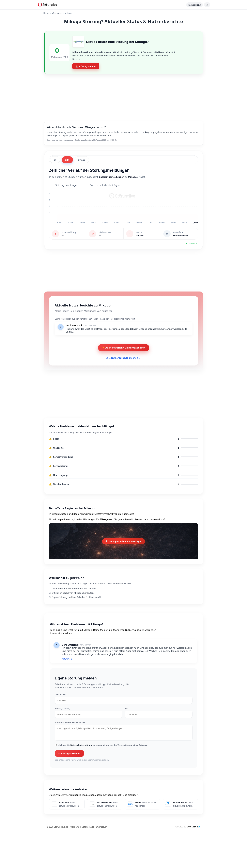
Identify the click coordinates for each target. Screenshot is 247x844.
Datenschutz (88, 826)
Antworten (67, 658)
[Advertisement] (124, 95)
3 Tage (81, 159)
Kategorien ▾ (194, 4)
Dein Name (60, 694)
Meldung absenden (69, 753)
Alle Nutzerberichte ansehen (123, 358)
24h (67, 159)
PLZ (126, 708)
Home (46, 13)
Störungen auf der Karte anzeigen (125, 541)
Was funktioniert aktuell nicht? (70, 722)
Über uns (74, 826)
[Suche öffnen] (207, 4)
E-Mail (62, 708)
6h (55, 159)
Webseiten (57, 13)
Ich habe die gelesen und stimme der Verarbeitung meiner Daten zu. (103, 745)
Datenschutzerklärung (81, 745)
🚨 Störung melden (85, 66)
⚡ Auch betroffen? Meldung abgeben (123, 347)
